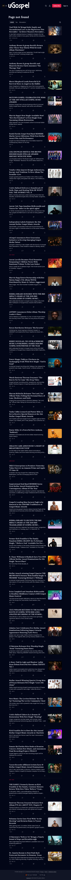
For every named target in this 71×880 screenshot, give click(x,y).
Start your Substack (32, 875)
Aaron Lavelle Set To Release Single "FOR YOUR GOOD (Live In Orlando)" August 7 (27, 267)
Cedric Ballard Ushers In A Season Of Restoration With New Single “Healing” (25, 716)
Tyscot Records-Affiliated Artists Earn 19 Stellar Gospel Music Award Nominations (26, 766)
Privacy (42, 872)
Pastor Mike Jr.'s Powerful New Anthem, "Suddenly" (25, 431)
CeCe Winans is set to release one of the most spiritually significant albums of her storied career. (25, 617)
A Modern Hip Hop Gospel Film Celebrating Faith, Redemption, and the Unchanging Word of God (24, 473)
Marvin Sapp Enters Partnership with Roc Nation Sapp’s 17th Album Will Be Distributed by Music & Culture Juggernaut (27, 280)
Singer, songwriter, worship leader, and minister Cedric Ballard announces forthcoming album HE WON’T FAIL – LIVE (27, 720)
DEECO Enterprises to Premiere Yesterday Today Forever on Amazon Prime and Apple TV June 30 (27, 468)
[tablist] (18, 22)
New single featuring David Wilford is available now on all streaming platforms (26, 842)
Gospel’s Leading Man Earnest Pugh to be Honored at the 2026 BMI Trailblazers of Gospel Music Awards (26, 504)
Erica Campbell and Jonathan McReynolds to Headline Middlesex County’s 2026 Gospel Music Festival (27, 594)
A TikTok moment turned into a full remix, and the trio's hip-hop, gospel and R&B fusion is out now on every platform (27, 211)
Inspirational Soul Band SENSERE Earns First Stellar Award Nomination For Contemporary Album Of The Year (25, 486)
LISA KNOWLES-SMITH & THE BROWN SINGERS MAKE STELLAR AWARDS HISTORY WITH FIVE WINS (25, 154)
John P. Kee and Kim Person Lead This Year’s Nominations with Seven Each (26, 736)
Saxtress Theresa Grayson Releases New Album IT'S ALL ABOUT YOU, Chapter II (26, 804)
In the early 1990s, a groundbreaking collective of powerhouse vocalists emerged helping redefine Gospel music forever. (25, 792)
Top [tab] (16, 22)
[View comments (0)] (22, 40)
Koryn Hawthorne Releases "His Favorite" (26, 328)
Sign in (65, 6)
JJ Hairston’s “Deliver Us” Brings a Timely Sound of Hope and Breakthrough (26, 838)
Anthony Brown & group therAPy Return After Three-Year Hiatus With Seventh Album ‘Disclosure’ (26, 47)
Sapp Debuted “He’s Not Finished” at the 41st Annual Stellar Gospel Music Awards (27, 123)
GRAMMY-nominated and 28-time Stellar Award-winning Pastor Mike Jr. (26, 435)
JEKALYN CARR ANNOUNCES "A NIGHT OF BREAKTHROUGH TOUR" (26, 447)
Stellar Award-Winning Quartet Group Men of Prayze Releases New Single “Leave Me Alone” (27, 682)
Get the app (42, 875)
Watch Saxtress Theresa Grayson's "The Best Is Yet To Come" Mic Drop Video (25, 379)
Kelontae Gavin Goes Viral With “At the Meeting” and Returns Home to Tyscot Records (25, 821)
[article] (35, 33)
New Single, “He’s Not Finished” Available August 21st (25, 284)
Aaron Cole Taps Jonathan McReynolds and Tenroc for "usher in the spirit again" (27, 207)
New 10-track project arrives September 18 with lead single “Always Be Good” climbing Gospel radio (27, 53)
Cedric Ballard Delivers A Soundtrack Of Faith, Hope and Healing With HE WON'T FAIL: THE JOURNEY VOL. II (26, 190)
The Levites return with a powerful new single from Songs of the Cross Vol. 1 (27, 704)
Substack (28, 878)
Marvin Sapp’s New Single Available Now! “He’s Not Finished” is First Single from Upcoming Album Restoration (26, 117)
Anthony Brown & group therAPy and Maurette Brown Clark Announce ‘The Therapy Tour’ (25, 65)
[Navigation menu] (4, 5)
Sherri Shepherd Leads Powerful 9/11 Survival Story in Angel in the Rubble (24, 82)
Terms (46, 872)
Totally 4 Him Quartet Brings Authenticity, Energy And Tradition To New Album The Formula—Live (27, 172)
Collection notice (52, 872)
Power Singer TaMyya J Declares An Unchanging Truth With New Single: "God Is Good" (27, 361)
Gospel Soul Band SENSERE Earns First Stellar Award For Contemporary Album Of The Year (26, 141)
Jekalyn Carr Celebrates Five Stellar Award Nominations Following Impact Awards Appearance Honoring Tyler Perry (27, 630)
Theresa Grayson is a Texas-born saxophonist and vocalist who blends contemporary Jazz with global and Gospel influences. (26, 808)
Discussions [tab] (22, 22)
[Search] (46, 5)
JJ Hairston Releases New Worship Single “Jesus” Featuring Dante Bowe (26, 647)
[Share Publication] (49, 5)
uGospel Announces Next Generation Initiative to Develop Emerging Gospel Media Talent (25, 240)
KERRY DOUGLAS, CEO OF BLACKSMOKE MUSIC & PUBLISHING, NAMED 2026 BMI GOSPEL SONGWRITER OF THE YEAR (26, 343)
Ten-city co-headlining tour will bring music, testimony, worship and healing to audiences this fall (25, 71)
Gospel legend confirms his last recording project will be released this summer (26, 754)
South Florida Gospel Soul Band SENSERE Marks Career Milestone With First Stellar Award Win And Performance (27, 136)
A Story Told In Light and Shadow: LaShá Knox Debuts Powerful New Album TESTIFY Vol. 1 (27, 664)
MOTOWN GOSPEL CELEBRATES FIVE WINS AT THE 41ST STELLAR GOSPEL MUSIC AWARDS (27, 99)
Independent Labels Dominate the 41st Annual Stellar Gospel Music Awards (25, 223)
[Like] (10, 58)
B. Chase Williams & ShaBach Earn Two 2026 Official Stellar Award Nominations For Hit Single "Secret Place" (27, 559)
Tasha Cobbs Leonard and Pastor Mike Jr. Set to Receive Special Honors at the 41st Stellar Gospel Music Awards (26, 414)
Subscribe (57, 6)
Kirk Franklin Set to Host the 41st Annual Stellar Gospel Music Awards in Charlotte (26, 731)
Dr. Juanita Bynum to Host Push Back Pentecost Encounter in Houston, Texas (25, 854)
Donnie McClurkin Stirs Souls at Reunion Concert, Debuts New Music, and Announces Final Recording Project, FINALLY (27, 748)
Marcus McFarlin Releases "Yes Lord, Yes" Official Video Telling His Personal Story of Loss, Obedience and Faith (27, 395)
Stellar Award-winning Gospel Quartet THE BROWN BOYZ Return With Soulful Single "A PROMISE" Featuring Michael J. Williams (27, 575)
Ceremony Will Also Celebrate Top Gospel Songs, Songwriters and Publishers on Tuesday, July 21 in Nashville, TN (27, 528)
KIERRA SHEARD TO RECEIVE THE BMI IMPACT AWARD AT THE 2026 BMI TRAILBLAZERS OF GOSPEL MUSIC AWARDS (25, 522)
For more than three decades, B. (18, 564)
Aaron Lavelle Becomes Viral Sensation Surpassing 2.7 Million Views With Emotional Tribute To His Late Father (25, 262)
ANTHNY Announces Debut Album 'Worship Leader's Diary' (27, 313)
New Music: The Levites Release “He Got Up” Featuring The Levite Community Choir (27, 700)
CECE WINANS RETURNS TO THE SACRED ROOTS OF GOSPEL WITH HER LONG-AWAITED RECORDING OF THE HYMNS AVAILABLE (26, 612)
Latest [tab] (12, 22)
